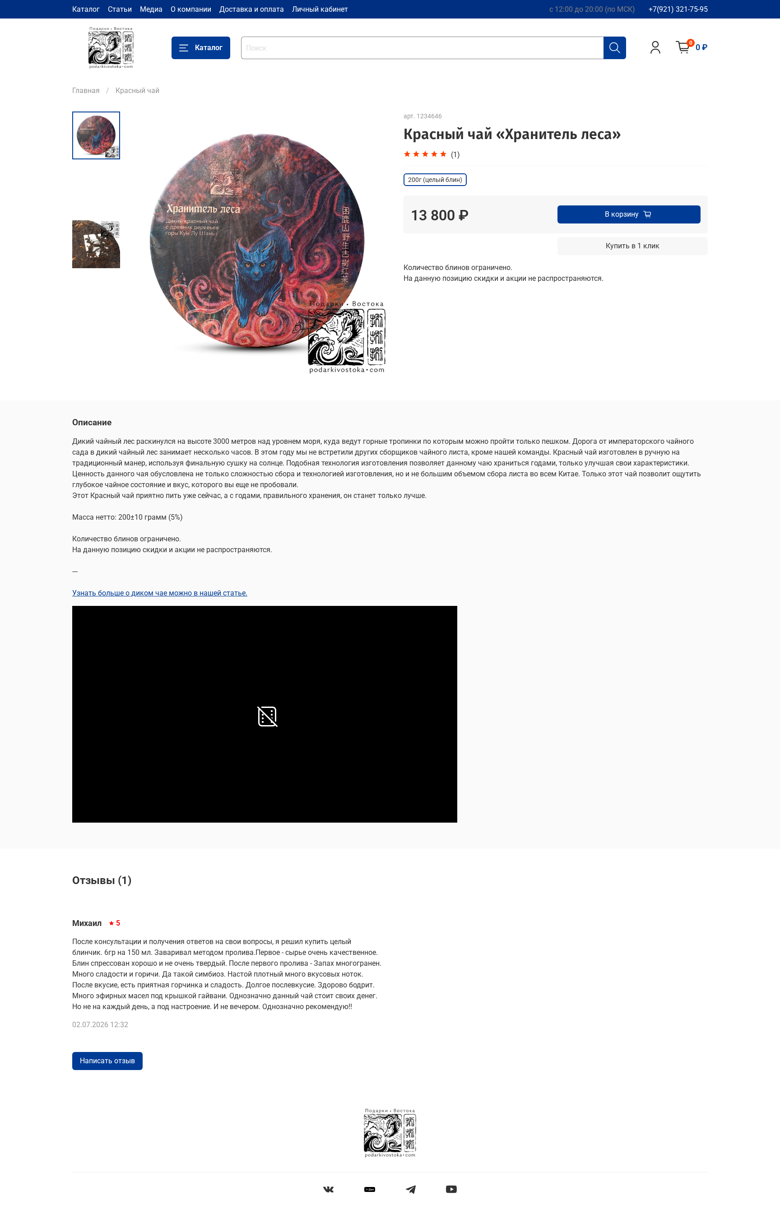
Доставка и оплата (251, 9)
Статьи (120, 9)
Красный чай (137, 90)
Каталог (86, 9)
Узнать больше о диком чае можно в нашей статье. (159, 593)
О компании (191, 9)
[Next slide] (372, 244)
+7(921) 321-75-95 (678, 9)
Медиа (151, 9)
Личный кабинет (320, 9)
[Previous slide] (142, 244)
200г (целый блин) (435, 179)
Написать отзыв (107, 1060)
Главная (86, 90)
